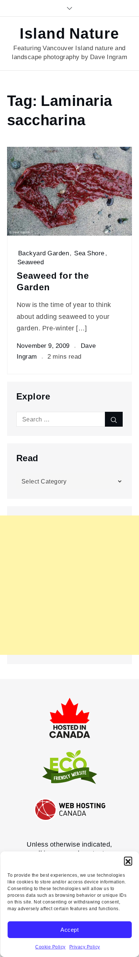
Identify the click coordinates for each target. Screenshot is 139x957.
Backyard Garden (43, 253)
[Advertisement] (69, 585)
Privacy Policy (84, 947)
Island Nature (69, 34)
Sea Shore (89, 253)
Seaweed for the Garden (53, 281)
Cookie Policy (50, 947)
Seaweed (30, 262)
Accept (69, 930)
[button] (128, 860)
